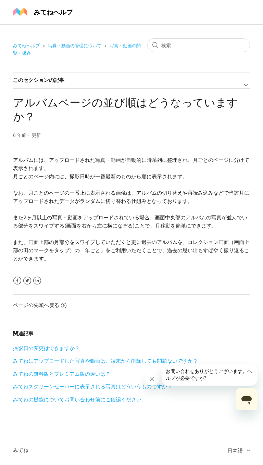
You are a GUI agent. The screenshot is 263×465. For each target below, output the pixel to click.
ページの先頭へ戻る (36, 305)
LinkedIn (37, 280)
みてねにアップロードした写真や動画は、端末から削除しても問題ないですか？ (105, 361)
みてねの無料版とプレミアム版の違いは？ (62, 374)
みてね (20, 450)
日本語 (235, 450)
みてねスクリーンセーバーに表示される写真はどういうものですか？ (92, 386)
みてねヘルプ (26, 45)
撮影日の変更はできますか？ (46, 348)
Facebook (17, 280)
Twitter (27, 280)
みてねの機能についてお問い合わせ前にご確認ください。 (80, 399)
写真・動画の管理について (74, 45)
